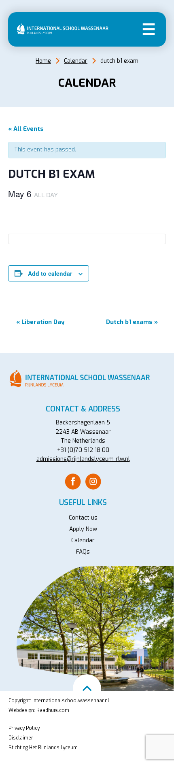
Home (43, 61)
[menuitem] (73, 481)
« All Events (26, 129)
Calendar (75, 61)
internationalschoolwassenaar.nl (70, 700)
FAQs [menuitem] (83, 552)
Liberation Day (40, 322)
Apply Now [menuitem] (83, 529)
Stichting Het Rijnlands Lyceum (43, 747)
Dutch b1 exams (132, 322)
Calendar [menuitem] (83, 540)
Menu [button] (149, 28)
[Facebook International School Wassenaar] (73, 481)
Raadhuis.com (52, 710)
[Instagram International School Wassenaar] (93, 481)
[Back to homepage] (64, 29)
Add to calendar (50, 273)
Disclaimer (20, 738)
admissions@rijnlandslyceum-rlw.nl (83, 459)
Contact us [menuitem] (83, 518)
